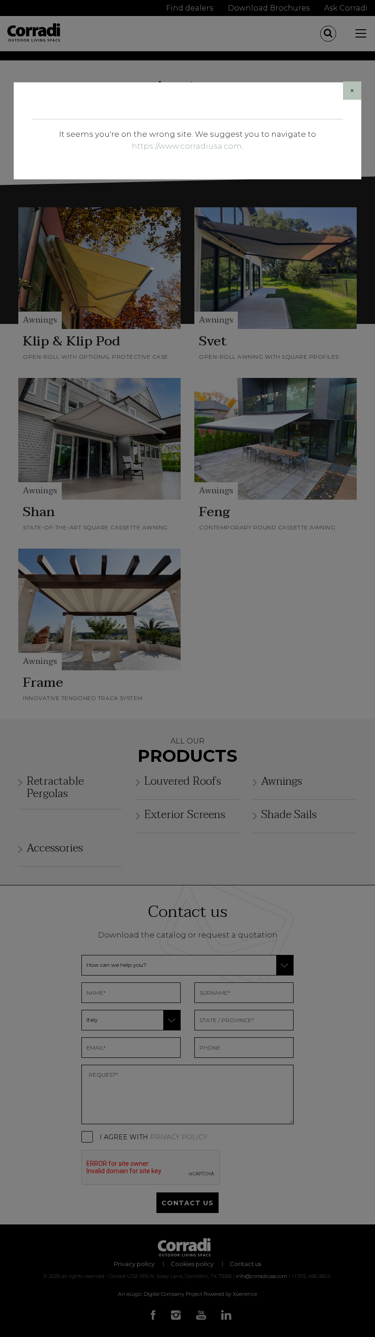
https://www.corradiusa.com (187, 146)
